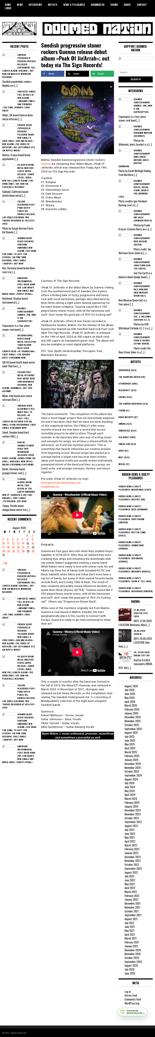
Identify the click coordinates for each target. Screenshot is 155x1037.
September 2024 (133, 775)
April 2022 (130, 888)
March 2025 (131, 752)
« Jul (4, 563)
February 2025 (132, 756)
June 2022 (130, 880)
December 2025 (133, 717)
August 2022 (131, 872)
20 (18, 547)
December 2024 (133, 764)
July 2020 (129, 969)
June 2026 (130, 694)
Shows (114, 4)
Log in (128, 992)
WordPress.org (132, 1003)
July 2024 (129, 783)
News (20, 4)
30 (33, 551)
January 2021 (131, 946)
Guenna (46, 163)
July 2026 (129, 690)
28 (23, 551)
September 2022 (133, 868)
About (127, 4)
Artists (53, 4)
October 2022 (132, 865)
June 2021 (130, 927)
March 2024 (131, 799)
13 (18, 543)
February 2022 (132, 896)
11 (8, 543)
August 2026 (131, 686)
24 (3, 551)
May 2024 (130, 791)
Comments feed (133, 999)
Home (8, 4)
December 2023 (133, 810)
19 (13, 547)
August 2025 (131, 733)
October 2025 (132, 725)
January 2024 (131, 806)
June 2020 (130, 973)
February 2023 (132, 849)
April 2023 (130, 841)
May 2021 (129, 930)
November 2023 (133, 814)
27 (18, 551)
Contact (142, 4)
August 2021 (131, 919)
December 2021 (132, 903)
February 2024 (132, 802)
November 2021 (132, 907)
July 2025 (129, 736)
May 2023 (130, 837)
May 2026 (130, 698)
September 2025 (133, 729)
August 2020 (131, 965)
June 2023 (130, 834)
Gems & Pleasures (74, 4)
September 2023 (133, 822)
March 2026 (131, 705)
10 (3, 543)
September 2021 (133, 915)
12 (13, 543)
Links (8, 8)
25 (8, 551)
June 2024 (130, 787)
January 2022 (131, 899)
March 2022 (131, 892)
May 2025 (130, 744)
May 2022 (130, 884)
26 (13, 551)
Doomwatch (98, 4)
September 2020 (133, 962)
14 (23, 543)
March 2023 (131, 845)
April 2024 (130, 795)
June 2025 (130, 740)
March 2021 (131, 938)
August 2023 (131, 826)
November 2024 (133, 768)
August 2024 (131, 779)
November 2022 (133, 861)
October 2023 (132, 818)
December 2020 (133, 950)
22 (28, 547)
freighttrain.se (50, 486)
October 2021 (132, 911)
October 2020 (132, 958)
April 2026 (130, 702)
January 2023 (131, 853)
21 (23, 547)
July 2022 (129, 876)
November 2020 (133, 954)
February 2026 (132, 709)
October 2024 (132, 771)
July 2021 (129, 923)
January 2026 (131, 713)
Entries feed (131, 995)
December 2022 (133, 857)
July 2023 (129, 830)
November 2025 (133, 721)
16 (33, 543)
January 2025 (131, 760)
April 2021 (130, 934)
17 (3, 547)
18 (8, 547)
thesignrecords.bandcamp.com (61, 482)
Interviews (35, 4)
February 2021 (132, 942)
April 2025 (130, 748)
